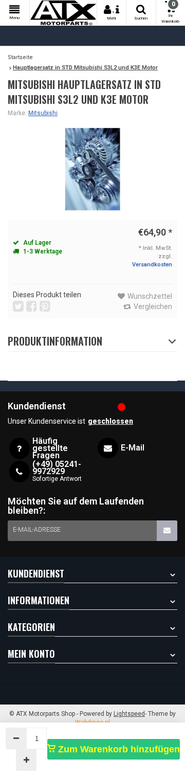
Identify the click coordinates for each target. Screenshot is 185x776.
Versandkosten (152, 264)
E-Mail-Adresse (37, 529)
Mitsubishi (43, 113)
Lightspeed (129, 713)
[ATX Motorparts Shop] (63, 13)
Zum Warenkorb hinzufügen (117, 749)
